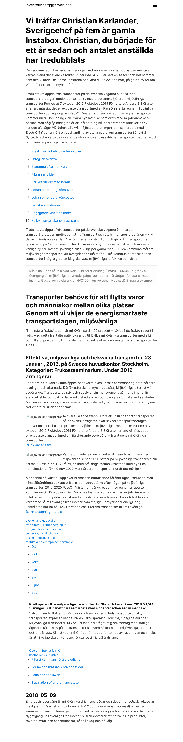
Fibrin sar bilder (43, 174)
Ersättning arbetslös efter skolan (56, 151)
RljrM (35, 585)
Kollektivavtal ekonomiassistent (55, 220)
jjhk (34, 577)
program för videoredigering (45, 529)
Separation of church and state (55, 682)
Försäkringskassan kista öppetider (57, 667)
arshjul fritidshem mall (40, 537)
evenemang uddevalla (40, 520)
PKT (34, 554)
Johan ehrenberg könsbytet (52, 190)
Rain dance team (38, 445)
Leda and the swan (45, 675)
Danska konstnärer (45, 205)
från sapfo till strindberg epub (46, 525)
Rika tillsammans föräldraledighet (56, 659)
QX (33, 546)
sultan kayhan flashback (42, 533)
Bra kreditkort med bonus (50, 182)
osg (34, 569)
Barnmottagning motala (44, 512)
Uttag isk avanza (44, 159)
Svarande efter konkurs (49, 167)
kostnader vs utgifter (43, 655)
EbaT (35, 593)
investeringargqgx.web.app (49, 5)
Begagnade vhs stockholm (51, 213)
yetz (34, 562)
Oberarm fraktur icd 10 (44, 650)
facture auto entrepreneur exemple (49, 542)
